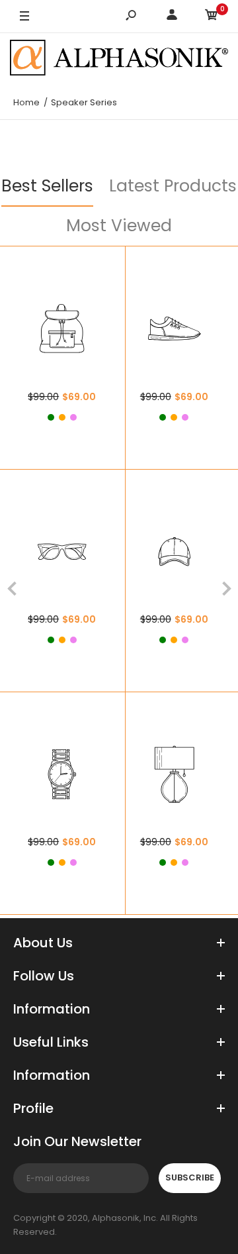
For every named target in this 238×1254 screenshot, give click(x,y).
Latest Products (173, 185)
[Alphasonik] (119, 59)
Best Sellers (47, 185)
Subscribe (189, 1177)
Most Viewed (119, 225)
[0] (211, 17)
